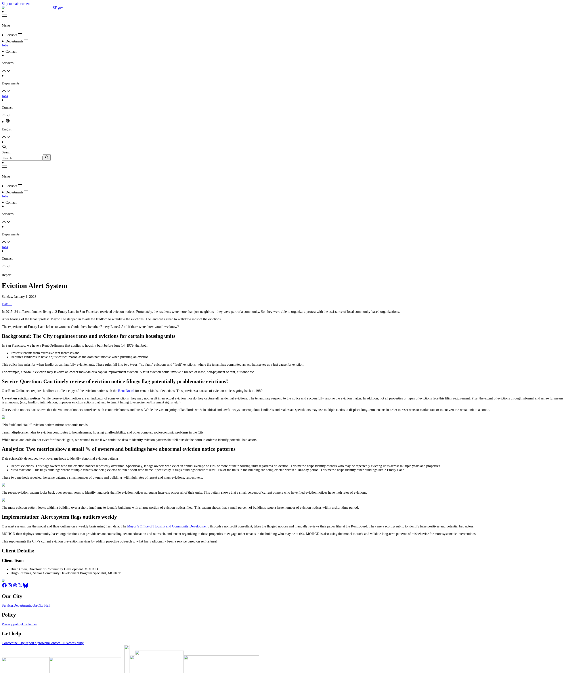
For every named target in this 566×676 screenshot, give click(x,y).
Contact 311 (57, 643)
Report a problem (37, 643)
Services (7, 605)
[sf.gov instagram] (9, 587)
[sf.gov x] (20, 587)
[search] (47, 157)
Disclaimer (29, 624)
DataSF (7, 304)
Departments (22, 605)
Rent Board (126, 391)
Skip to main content (16, 4)
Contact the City (13, 643)
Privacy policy (12, 624)
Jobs (5, 45)
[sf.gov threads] (15, 587)
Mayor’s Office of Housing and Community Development (167, 526)
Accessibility (75, 643)
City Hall (43, 605)
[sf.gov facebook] (4, 587)
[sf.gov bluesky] (25, 587)
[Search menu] (283, 145)
